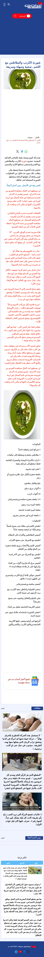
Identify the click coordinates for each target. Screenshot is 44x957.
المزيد (2, 708)
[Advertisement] (22, 32)
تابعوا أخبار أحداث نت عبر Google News (19, 681)
